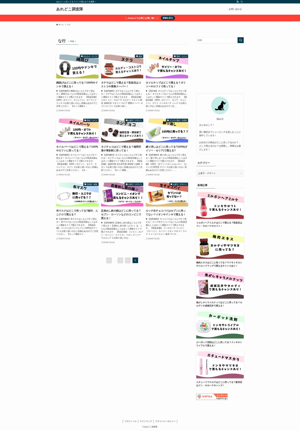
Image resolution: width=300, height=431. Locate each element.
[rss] (238, 1)
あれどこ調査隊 (69, 9)
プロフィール (131, 421)
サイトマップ (146, 421)
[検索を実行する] (241, 40)
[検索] (242, 1)
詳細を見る (168, 18)
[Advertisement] (220, 68)
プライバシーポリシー (165, 421)
